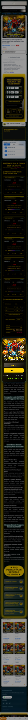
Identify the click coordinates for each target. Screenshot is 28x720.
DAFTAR (14, 370)
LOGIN (13, 365)
